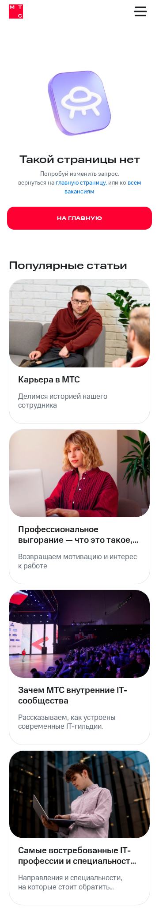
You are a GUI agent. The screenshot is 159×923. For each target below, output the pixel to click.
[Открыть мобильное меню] (140, 11)
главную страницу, (81, 182)
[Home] (16, 11)
